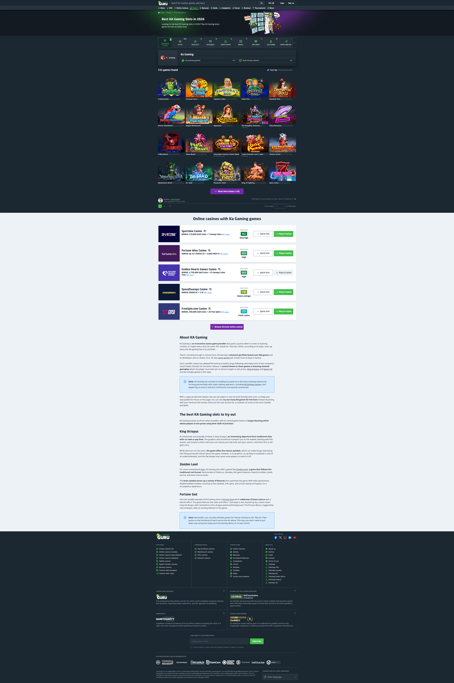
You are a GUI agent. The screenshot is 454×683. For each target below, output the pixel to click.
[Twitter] (280, 537)
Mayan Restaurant (199, 126)
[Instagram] (285, 537)
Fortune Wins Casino (194, 250)
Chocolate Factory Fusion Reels (226, 155)
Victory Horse (280, 154)
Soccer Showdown (171, 126)
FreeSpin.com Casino (194, 308)
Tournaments (260, 8)
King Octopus (253, 369)
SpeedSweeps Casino (195, 289)
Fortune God (228, 499)
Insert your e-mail (198, 639)
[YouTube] (294, 537)
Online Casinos (182, 8)
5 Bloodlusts (169, 154)
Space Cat (268, 369)
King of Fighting (254, 183)
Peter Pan (251, 99)
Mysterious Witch (171, 183)
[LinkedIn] (289, 537)
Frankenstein (169, 99)
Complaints (226, 8)
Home (162, 8)
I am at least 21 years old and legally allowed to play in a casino (218, 647)
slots (203, 469)
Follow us (278, 534)
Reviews (247, 8)
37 (170, 206)
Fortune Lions (197, 99)
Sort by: (274, 70)
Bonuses (205, 8)
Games (195, 8)
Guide (215, 8)
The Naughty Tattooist (253, 126)
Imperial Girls (280, 99)
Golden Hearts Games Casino (199, 269)
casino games (224, 358)
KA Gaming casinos (252, 384)
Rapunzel (223, 126)
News (272, 8)
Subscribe (256, 641)
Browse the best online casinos (229, 327)
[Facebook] (275, 537)
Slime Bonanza (281, 126)
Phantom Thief (225, 183)
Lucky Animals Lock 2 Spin (255, 155)
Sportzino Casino (192, 231)
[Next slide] (294, 43)
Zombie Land (242, 469)
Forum (237, 8)
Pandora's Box (225, 99)
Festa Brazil (196, 154)
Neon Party (279, 183)
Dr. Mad (195, 183)
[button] (225, 234)
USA (170, 8)
